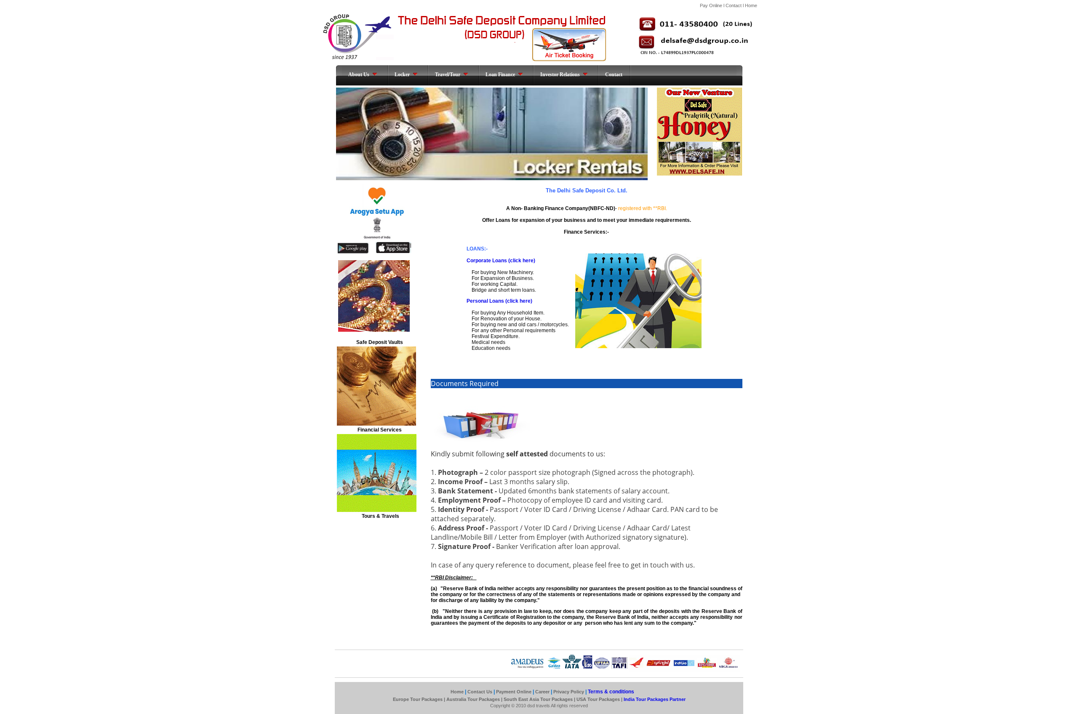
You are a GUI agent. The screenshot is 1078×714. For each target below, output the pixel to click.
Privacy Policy (569, 691)
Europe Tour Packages (418, 699)
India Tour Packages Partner (654, 699)
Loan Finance (500, 74)
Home (751, 5)
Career (542, 691)
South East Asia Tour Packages (538, 699)
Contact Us (479, 691)
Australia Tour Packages (473, 699)
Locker (402, 74)
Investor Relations (560, 74)
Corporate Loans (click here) (501, 261)
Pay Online (711, 5)
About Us (358, 74)
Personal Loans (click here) (499, 301)
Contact (734, 5)
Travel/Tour (447, 74)
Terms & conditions (610, 692)
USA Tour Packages (598, 699)
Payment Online (513, 691)
